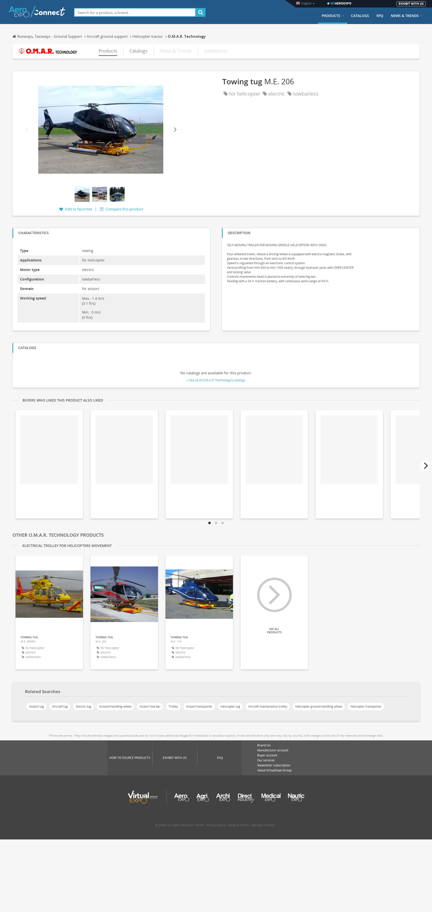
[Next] (174, 130)
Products (331, 16)
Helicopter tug (230, 706)
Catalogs (360, 16)
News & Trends (405, 16)
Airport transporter (199, 706)
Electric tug (83, 706)
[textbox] (135, 12)
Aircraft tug (60, 706)
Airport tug (36, 706)
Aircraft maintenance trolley (267, 706)
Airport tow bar (150, 706)
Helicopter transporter (366, 706)
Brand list (263, 745)
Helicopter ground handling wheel (318, 706)
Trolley (173, 706)
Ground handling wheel (115, 706)
